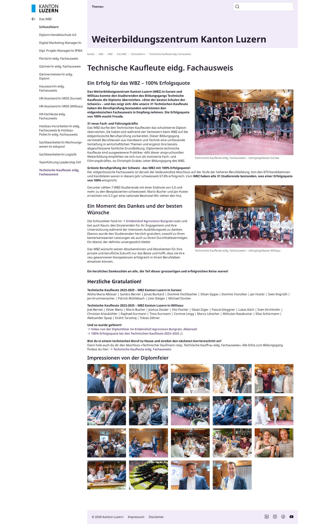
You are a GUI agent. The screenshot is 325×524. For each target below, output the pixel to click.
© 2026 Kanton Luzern (107, 517)
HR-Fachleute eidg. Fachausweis (52, 116)
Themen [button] (97, 7)
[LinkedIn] (267, 517)
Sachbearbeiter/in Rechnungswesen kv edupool (60, 144)
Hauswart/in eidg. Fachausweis (52, 88)
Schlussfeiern (49, 27)
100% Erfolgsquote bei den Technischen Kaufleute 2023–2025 (135, 333)
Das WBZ (45, 19)
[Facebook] (283, 517)
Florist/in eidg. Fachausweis (58, 58)
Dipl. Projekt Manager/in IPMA (60, 50)
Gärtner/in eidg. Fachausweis (60, 66)
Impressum (136, 517)
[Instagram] (275, 517)
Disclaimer (156, 517)
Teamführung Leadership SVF (60, 162)
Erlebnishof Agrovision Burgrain (149, 221)
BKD (101, 54)
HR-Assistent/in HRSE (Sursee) (60, 98)
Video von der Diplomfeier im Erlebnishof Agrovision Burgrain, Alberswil (144, 329)
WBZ (110, 54)
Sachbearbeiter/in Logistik (58, 154)
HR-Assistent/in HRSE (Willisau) (61, 106)
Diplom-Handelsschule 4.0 (57, 35)
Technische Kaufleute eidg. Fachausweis (170, 54)
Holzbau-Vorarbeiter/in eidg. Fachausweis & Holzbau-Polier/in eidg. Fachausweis (59, 130)
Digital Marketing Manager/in (60, 43)
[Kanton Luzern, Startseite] (45, 8)
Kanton (91, 54)
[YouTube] (291, 517)
